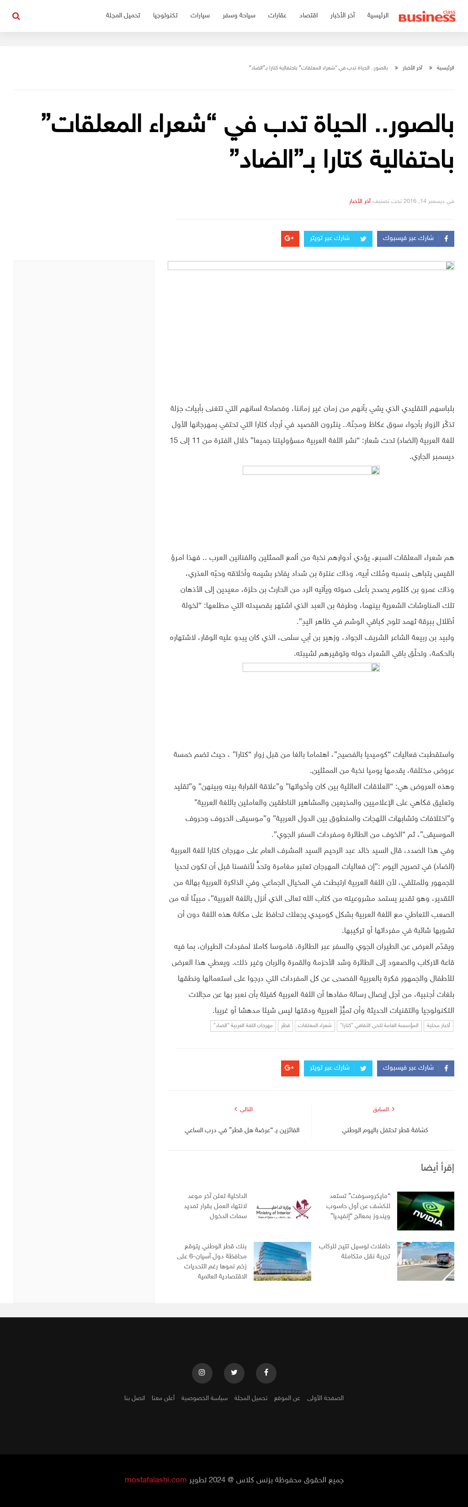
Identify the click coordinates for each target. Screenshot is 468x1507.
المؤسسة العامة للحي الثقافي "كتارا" (379, 1025)
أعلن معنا (163, 1398)
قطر (285, 1025)
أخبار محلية (438, 1025)
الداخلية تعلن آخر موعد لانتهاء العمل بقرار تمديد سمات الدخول (215, 1206)
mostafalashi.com (156, 1480)
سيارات (200, 16)
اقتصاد (308, 16)
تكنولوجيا (165, 16)
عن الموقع (287, 1398)
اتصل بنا (134, 1398)
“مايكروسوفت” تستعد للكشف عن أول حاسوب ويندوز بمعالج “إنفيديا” (358, 1206)
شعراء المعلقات (315, 1025)
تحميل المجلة (123, 16)
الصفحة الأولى (325, 1398)
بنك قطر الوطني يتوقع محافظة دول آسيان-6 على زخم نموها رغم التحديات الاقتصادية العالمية (212, 1262)
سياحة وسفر (239, 16)
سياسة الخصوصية (204, 1398)
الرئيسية (377, 16)
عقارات (277, 16)
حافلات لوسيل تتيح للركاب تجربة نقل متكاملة (354, 1252)
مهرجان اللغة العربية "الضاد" (243, 1025)
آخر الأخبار (342, 16)
